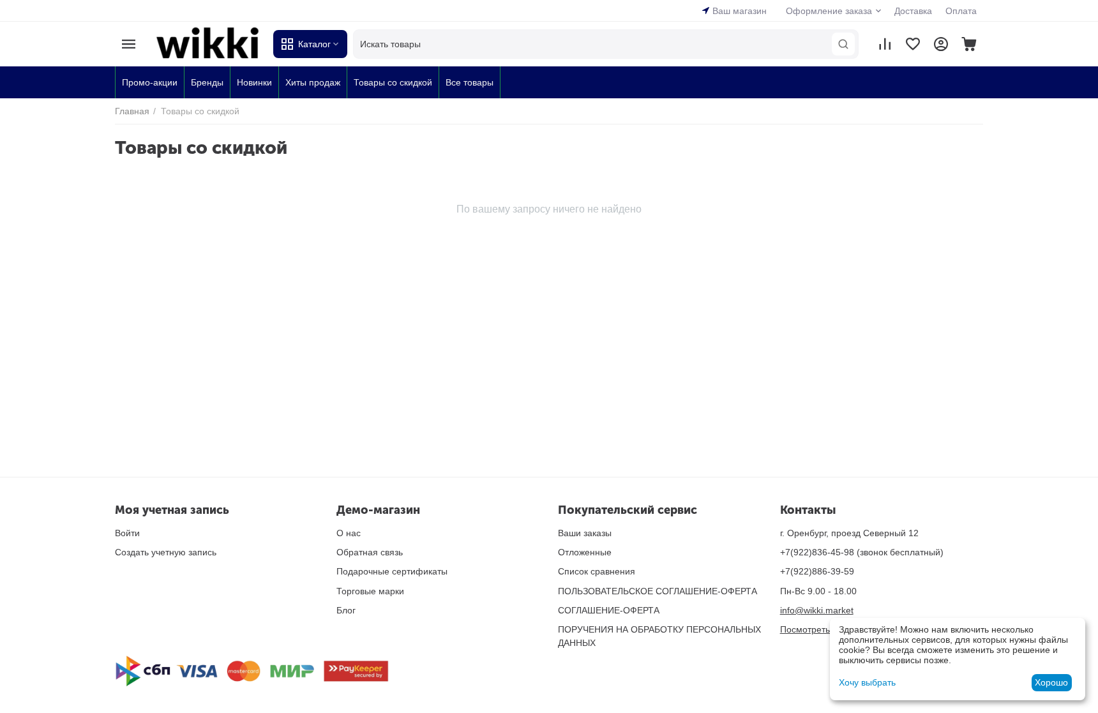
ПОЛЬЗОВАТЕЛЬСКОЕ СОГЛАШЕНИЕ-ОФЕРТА (657, 591)
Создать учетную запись (165, 552)
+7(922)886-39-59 (817, 571)
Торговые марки (370, 591)
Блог (346, 610)
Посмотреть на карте (824, 629)
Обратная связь (369, 552)
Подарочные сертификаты (391, 571)
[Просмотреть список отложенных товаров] (913, 44)
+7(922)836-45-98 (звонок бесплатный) (862, 552)
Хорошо (1051, 682)
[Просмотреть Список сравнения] (884, 44)
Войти (127, 533)
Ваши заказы (585, 533)
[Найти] (843, 44)
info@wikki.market (817, 610)
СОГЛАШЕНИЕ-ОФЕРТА (608, 610)
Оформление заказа (829, 11)
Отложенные (585, 552)
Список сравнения (596, 571)
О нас (348, 533)
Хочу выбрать (867, 682)
